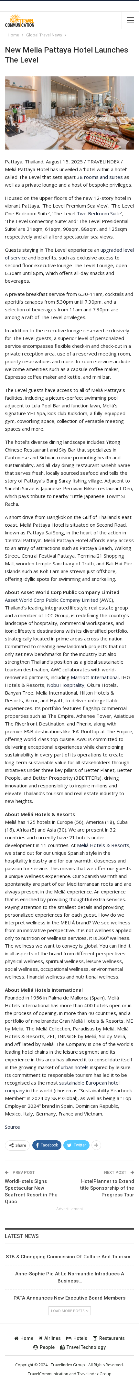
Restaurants (112, 1338)
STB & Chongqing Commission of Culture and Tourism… (70, 1257)
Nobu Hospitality (65, 685)
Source (12, 1127)
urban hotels (75, 1067)
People (47, 1347)
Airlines (52, 1338)
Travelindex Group (94, 1374)
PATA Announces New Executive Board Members (69, 1298)
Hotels (80, 1338)
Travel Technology (86, 1347)
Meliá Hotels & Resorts (103, 845)
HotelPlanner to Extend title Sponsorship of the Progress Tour (107, 1188)
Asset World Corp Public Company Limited (51, 600)
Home (26, 1338)
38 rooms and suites (100, 177)
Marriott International (95, 677)
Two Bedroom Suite (99, 213)
